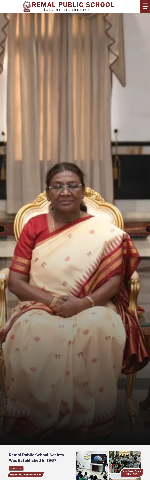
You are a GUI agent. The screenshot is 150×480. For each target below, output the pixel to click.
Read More (16, 468)
